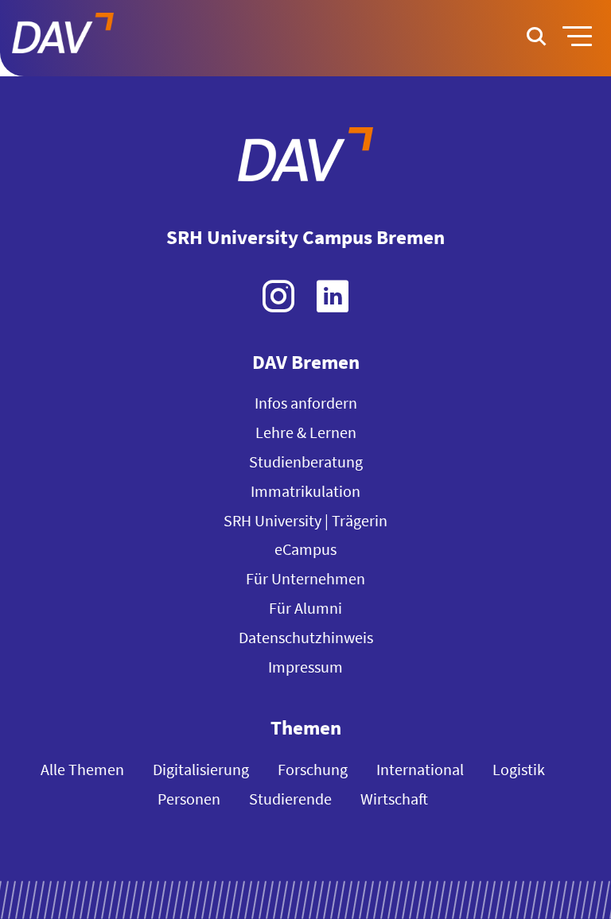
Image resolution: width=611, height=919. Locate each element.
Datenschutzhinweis (306, 637)
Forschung (313, 769)
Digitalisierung (201, 769)
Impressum (305, 667)
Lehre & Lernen (305, 432)
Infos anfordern (306, 403)
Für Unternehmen (305, 578)
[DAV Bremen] (305, 157)
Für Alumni (305, 608)
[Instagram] (278, 296)
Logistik (518, 769)
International (420, 769)
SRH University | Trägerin (305, 520)
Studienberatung (306, 461)
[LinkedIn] (332, 296)
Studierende (290, 798)
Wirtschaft (394, 798)
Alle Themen (82, 769)
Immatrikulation (305, 491)
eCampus (305, 549)
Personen (189, 798)
